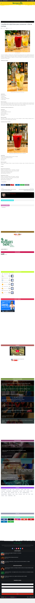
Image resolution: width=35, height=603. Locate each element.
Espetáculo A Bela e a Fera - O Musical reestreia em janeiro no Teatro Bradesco (14, 466)
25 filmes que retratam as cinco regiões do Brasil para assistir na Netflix (13, 394)
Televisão (2, 495)
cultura (25, 489)
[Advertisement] (17, 12)
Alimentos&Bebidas (7, 21)
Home (1, 0)
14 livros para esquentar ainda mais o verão (8, 477)
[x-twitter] (29, 1)
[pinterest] (31, 1)
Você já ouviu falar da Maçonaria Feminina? (11, 557)
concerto (22, 489)
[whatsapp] (11, 522)
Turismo (6, 495)
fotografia (5, 492)
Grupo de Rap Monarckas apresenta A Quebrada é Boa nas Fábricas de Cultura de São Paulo (16, 410)
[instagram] (30, 1)
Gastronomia (12, 492)
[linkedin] (4, 522)
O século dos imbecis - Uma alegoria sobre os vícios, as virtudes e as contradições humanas (16, 388)
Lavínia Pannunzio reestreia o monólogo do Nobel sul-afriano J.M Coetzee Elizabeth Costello (16, 383)
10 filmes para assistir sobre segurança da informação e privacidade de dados (14, 450)
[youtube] (33, 1)
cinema (13, 489)
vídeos (14, 495)
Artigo (10, 489)
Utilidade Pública (10, 495)
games (9, 492)
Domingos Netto (4, 28)
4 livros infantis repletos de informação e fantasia (9, 472)
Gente (16, 492)
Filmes (2, 492)
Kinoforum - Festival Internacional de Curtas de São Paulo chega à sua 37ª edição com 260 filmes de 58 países (17, 421)
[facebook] (27, 1)
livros (20, 492)
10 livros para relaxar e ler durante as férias (8, 461)
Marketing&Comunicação (26, 492)
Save (13, 184)
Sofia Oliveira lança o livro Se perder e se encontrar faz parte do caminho (13, 399)
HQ (18, 492)
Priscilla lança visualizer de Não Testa (7, 415)
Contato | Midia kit (5, 0)
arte (8, 489)
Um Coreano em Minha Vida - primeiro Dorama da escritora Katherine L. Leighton (17, 561)
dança (28, 489)
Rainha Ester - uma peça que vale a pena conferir (9, 445)
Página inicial (3, 21)
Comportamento (18, 489)
